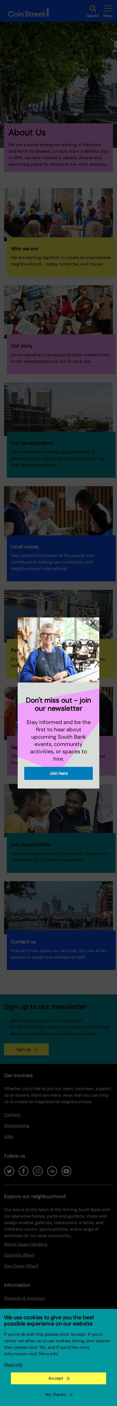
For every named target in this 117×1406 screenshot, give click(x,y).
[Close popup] (93, 624)
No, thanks (55, 1394)
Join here (59, 773)
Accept (55, 1378)
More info (13, 1364)
